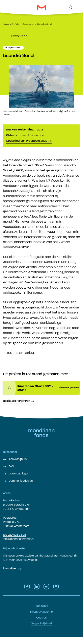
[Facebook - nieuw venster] (27, 586)
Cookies (41, 617)
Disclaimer (41, 606)
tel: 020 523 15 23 (14, 534)
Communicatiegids (20, 480)
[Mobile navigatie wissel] (77, 7)
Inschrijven (10, 568)
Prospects (28, 24)
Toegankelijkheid (41, 623)
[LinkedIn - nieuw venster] (36, 586)
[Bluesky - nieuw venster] (46, 586)
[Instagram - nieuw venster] (56, 586)
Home (6, 24)
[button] (70, 7)
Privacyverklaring (41, 612)
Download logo (18, 473)
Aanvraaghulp (17, 459)
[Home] (41, 7)
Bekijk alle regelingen (16, 401)
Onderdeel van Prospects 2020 (26, 140)
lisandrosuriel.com (33, 135)
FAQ (11, 466)
